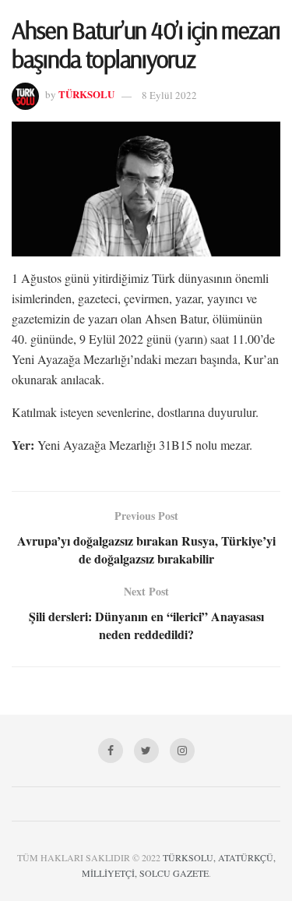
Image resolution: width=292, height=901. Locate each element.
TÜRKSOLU (86, 94)
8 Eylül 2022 (169, 95)
